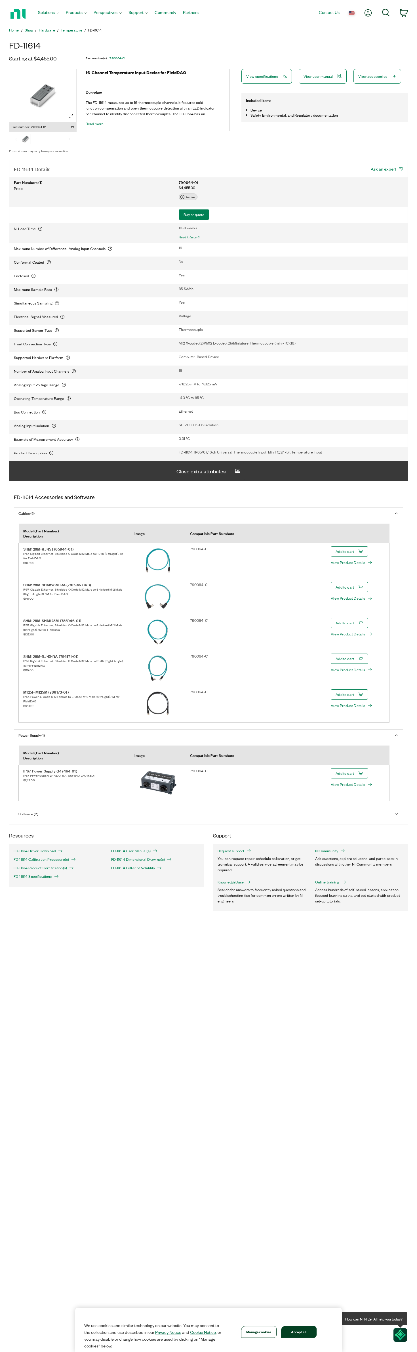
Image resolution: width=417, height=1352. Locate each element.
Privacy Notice (168, 1332)
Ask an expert (383, 169)
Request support (231, 850)
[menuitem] (48, 14)
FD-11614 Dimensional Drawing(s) (138, 859)
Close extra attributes (201, 471)
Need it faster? (189, 237)
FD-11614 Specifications (33, 876)
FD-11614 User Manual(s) (131, 850)
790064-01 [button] (117, 58)
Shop (29, 30)
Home (14, 30)
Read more (95, 123)
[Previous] (16, 139)
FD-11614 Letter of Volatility (133, 867)
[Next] (69, 139)
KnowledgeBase (231, 882)
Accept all (298, 1331)
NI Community (326, 850)
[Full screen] (71, 116)
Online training (327, 882)
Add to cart (345, 551)
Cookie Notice (203, 1332)
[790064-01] (26, 139)
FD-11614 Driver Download (35, 850)
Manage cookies (258, 1331)
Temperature (71, 30)
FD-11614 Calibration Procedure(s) (41, 859)
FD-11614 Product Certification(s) (40, 867)
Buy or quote (194, 214)
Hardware (47, 30)
